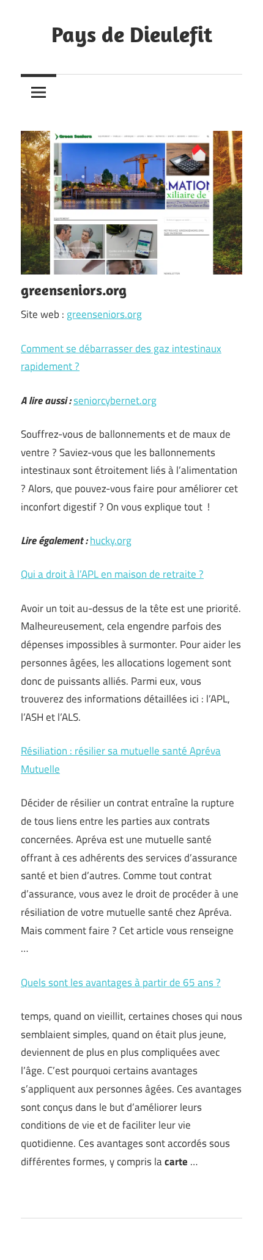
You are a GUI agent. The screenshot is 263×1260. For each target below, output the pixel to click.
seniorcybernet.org (115, 400)
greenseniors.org (104, 314)
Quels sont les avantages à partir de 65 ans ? (121, 982)
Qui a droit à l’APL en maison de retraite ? (112, 574)
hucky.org (111, 540)
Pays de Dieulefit (131, 34)
